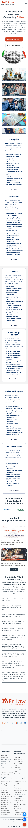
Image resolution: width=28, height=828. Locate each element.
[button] (2, 509)
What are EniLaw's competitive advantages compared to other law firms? (13, 607)
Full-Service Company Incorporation (5, 808)
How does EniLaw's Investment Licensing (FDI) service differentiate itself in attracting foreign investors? (13, 646)
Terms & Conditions (7, 772)
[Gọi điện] (24, 824)
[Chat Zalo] (24, 819)
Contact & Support (6, 770)
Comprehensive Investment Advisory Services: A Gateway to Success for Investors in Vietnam (12, 542)
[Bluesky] (19, 826)
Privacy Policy (5, 774)
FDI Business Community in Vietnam (18, 774)
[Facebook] (8, 826)
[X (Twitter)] (11, 826)
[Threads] (16, 826)
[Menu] (26, 3)
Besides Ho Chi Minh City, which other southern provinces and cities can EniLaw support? (13, 637)
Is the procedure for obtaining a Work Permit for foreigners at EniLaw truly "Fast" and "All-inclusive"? (13, 655)
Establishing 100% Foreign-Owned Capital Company (6, 784)
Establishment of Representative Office (19, 800)
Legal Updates (18, 761)
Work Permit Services (20, 782)
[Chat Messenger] (24, 814)
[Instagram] (14, 826)
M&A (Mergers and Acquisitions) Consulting (6, 798)
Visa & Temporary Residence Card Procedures (19, 786)
